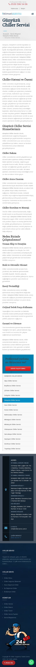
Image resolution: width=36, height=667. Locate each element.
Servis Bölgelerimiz (10, 617)
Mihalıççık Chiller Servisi (12, 424)
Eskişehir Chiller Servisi (10, 36)
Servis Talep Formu (18, 368)
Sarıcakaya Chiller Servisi (12, 434)
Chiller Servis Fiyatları (11, 614)
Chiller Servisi (8, 604)
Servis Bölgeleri (15, 34)
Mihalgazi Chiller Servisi (12, 419)
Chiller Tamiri (8, 611)
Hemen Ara (9, 663)
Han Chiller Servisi (10, 405)
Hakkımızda (14, 8)
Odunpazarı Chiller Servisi (13, 429)
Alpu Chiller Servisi (10, 381)
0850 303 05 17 (16, 538)
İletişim (23, 8)
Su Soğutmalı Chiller (10, 588)
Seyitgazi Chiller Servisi (12, 439)
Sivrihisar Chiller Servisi (12, 444)
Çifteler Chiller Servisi (11, 390)
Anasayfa (6, 34)
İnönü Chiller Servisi (11, 410)
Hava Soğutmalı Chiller (11, 585)
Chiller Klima (8, 578)
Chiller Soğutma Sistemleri (12, 581)
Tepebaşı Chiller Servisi (12, 449)
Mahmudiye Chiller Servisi (13, 415)
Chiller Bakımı (8, 607)
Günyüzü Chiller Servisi (12, 400)
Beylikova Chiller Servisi (12, 386)
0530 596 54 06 (18, 4)
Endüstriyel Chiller (10, 592)
